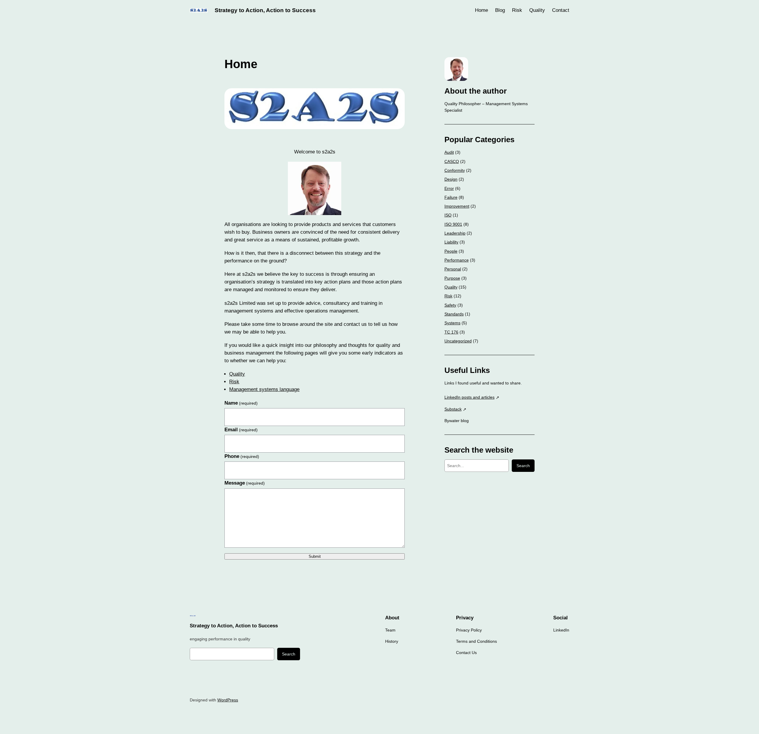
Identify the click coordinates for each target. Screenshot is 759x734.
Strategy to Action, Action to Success (265, 10)
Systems (452, 322)
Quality (237, 374)
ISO (448, 215)
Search (523, 465)
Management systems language (264, 389)
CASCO (451, 161)
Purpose (452, 278)
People (450, 251)
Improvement (456, 206)
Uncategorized (458, 341)
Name (241, 403)
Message (244, 483)
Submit (315, 556)
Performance (456, 260)
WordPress (227, 700)
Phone (241, 456)
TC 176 (451, 332)
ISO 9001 (453, 224)
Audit (449, 152)
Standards (454, 314)
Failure (450, 197)
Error (449, 188)
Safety (450, 305)
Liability (451, 242)
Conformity (454, 170)
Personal (452, 269)
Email (241, 429)
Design (450, 179)
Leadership (454, 233)
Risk (234, 381)
